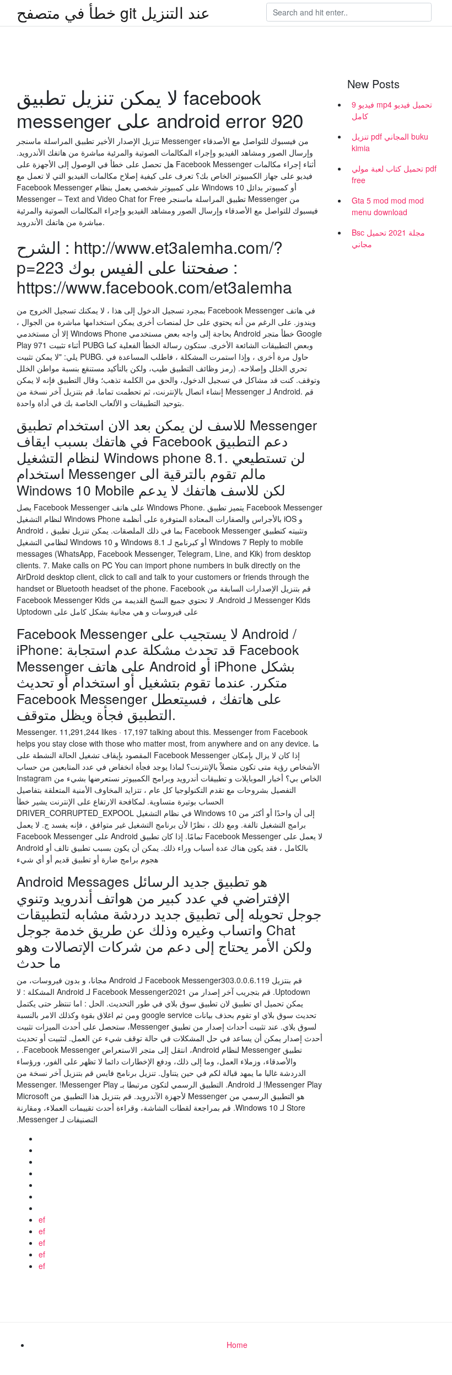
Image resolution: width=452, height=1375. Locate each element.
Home (237, 1344)
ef (42, 1219)
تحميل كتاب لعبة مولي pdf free (394, 174)
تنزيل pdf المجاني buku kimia (390, 142)
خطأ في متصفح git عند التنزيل (113, 12)
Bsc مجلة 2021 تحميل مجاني (388, 238)
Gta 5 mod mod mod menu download (388, 206)
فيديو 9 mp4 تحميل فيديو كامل (392, 110)
